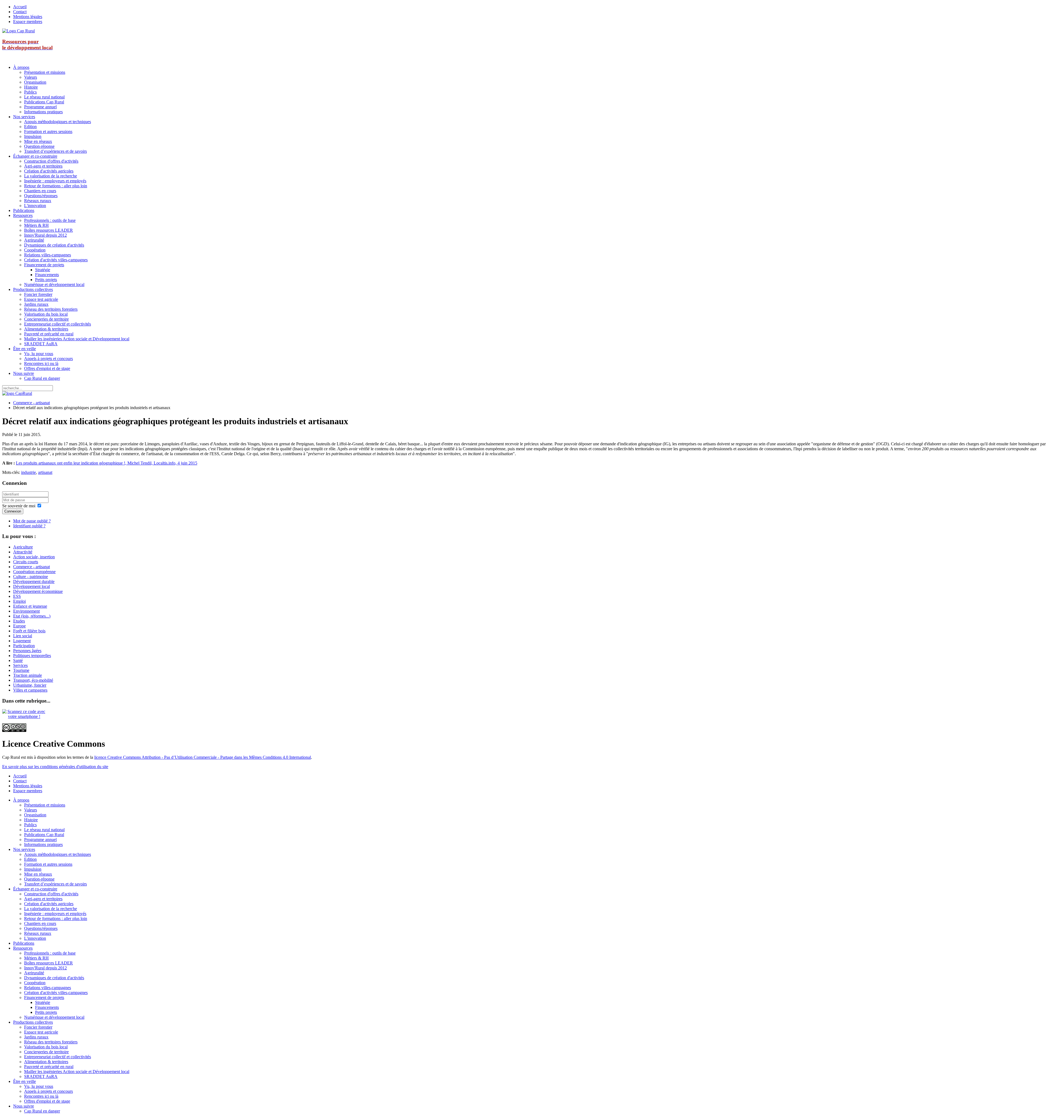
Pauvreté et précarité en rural (48, 334)
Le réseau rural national (44, 97)
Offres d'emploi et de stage (47, 368)
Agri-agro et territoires (43, 166)
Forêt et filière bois (29, 631)
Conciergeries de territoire (46, 319)
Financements (47, 274)
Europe (19, 626)
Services (20, 665)
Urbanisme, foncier (29, 685)
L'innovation (35, 205)
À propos (21, 67)
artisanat (45, 472)
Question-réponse (39, 146)
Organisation (35, 82)
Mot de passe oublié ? (32, 521)
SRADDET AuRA (41, 343)
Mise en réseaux (38, 141)
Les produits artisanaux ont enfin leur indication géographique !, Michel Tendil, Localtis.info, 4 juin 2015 (106, 463)
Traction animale (27, 675)
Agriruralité (34, 240)
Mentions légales (27, 16)
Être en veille (24, 348)
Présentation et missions (44, 72)
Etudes (19, 621)
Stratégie (42, 269)
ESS (17, 596)
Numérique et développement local (54, 284)
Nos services (24, 116)
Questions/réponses (41, 195)
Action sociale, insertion (34, 556)
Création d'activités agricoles (48, 171)
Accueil (20, 6)
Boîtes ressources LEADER (48, 230)
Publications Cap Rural (44, 102)
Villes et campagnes (30, 690)
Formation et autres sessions (48, 131)
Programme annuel (40, 106)
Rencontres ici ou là (41, 363)
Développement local (31, 586)
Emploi (19, 601)
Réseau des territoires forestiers (51, 309)
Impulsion (32, 136)
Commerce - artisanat (31, 402)
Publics (30, 92)
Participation (24, 645)
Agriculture (23, 547)
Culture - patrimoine (30, 576)
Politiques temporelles (32, 655)
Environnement (26, 611)
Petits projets (46, 279)
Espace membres (27, 21)
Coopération (34, 250)
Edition (30, 126)
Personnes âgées (27, 650)
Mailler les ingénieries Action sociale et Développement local (76, 338)
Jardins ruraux (36, 304)
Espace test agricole (41, 299)
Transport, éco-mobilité (33, 680)
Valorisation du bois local (46, 314)
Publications (23, 210)
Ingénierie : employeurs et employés (55, 181)
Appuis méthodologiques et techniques (57, 121)
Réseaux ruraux (37, 200)
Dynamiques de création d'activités (54, 245)
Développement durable (34, 581)
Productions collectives (33, 289)
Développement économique (38, 591)
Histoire (31, 87)
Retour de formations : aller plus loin (55, 185)
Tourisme (21, 670)
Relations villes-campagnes (47, 255)
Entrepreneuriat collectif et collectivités (57, 324)
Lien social (22, 635)
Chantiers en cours (40, 190)
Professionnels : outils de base (50, 220)
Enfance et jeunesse (30, 606)
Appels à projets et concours (48, 358)
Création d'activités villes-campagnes (56, 259)
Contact (20, 11)
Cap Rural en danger (42, 378)
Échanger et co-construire (35, 156)
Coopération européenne (34, 571)
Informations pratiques (43, 111)
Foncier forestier (38, 294)
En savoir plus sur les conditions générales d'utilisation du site (55, 766)
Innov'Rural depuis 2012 (45, 235)
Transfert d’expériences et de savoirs (55, 151)
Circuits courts (25, 561)
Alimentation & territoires (46, 329)
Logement (22, 640)
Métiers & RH (36, 225)
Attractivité (22, 552)
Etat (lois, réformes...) (31, 616)
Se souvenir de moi (18, 505)
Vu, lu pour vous (38, 353)
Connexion (12, 511)
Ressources (23, 215)
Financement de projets (44, 264)
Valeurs (30, 77)
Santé (18, 660)
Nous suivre (23, 373)
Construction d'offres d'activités (51, 161)
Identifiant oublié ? (29, 525)
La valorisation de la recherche (50, 176)
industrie (28, 472)
